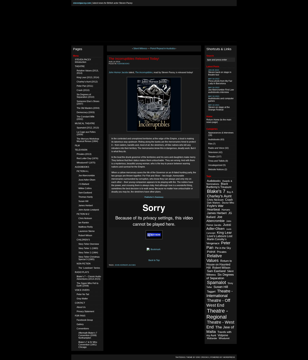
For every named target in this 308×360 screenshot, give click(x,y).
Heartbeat (213, 209)
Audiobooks (123, 64)
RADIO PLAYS (82, 272)
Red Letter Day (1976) (87, 158)
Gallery (80, 324)
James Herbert (85, 205)
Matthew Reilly (85, 227)
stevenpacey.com (82, 3)
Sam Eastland (85, 192)
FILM (77, 145)
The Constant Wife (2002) (85, 117)
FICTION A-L (83, 171)
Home (216, 119)
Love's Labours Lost (219, 236)
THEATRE (80, 66)
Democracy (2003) (86, 112)
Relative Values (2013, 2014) (88, 71)
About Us (81, 307)
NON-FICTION (84, 263)
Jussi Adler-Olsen (86, 180)
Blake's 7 (216, 191)
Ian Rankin (83, 222)
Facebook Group (85, 320)
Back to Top (154, 260)
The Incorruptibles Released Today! (134, 58)
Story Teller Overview (88, 244)
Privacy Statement (85, 311)
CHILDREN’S (83, 240)
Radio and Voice (216, 148)
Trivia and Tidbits (216, 161)
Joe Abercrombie (86, 175)
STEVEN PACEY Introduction (83, 60)
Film (210, 144)
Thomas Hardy (85, 197)
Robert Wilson (85, 235)
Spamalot (216, 282)
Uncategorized (215, 165)
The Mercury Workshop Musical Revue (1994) (88, 140)
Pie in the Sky (223, 248)
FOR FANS (80, 316)
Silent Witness (140, 48)
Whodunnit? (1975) (86, 162)
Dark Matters (213, 202)
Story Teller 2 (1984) (88, 252)
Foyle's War (215, 206)
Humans (226, 209)
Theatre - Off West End (218, 303)
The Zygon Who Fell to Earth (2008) (87, 284)
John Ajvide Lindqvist (88, 210)
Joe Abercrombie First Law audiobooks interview (221, 90)
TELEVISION (81, 150)
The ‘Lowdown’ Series (89, 268)
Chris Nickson (85, 218)
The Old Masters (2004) (88, 108)
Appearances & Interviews (220, 132)
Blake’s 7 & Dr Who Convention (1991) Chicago (87, 344)
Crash (229, 199)
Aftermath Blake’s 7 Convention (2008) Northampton (87, 335)
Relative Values (214, 258)
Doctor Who (228, 202)
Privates (222, 251)
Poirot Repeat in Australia (162, 48)
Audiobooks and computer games (221, 98)
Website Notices (216, 169)
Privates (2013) (84, 154)
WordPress (229, 357)
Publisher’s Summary (154, 197)
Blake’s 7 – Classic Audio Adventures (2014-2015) (89, 277)
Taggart (211, 291)
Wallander (212, 338)
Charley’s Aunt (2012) (87, 81)
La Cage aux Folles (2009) (86, 133)
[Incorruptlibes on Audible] (154, 235)
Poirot (211, 251)
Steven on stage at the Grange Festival (219, 107)
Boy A (230, 192)
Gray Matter (82, 298)
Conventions (83, 328)
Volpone (223, 335)
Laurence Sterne (86, 231)
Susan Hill (83, 201)
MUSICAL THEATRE (85, 123)
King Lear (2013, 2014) (88, 77)
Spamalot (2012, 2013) (88, 127)
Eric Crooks (202, 357)
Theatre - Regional (217, 314)
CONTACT (80, 303)
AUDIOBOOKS (82, 167)
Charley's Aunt (219, 196)
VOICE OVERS (82, 290)
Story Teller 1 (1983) (88, 248)
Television (213, 152)
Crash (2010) (83, 90)
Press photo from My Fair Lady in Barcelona (220, 81)
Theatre (212, 156)
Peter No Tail (83, 294)
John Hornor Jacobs (118, 72)
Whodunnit (224, 338)
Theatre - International (219, 293)
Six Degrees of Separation (220, 276)
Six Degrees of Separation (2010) (85, 95)
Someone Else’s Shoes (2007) (88, 102)
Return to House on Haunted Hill (219, 264)
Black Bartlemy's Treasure (219, 185)
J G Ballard (83, 184)
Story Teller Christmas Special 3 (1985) (89, 258)
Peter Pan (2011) (85, 86)
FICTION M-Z (83, 214)
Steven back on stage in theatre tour (219, 72)
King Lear (224, 232)
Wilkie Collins (85, 188)
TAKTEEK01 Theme (183, 357)
